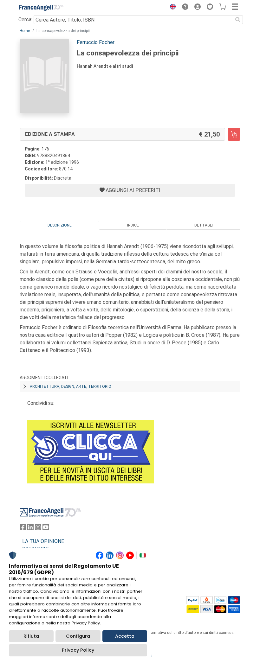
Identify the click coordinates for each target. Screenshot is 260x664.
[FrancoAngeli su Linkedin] (30, 529)
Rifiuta (31, 636)
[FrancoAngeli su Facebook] (23, 529)
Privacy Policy (78, 650)
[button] (171, 8)
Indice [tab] (133, 225)
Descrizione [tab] (60, 225)
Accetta (124, 636)
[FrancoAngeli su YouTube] (45, 529)
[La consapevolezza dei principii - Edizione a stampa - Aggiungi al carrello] (234, 134)
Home (25, 31)
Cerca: (25, 19)
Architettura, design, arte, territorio (70, 386)
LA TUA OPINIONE (43, 541)
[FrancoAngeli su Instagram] (38, 529)
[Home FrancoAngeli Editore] (41, 7)
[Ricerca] (238, 19)
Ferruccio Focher (95, 42)
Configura (78, 636)
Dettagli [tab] (203, 225)
